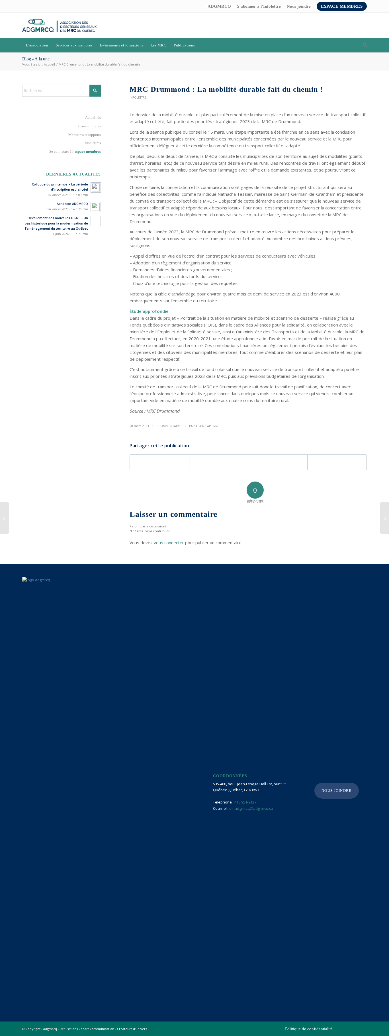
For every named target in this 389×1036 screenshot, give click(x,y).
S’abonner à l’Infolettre (259, 6)
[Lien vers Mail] (362, 25)
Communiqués (89, 126)
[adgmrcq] (59, 25)
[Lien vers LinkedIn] (354, 25)
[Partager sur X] (218, 462)
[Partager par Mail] (337, 462)
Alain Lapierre (207, 426)
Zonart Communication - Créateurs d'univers (113, 1029)
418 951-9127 (245, 802)
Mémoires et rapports (84, 134)
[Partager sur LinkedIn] (277, 462)
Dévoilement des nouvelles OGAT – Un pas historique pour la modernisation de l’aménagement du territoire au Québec (56, 223)
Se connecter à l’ (75, 151)
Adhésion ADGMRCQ (72, 203)
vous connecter (169, 542)
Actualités (93, 117)
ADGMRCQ (219, 6)
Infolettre (138, 97)
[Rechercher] (363, 45)
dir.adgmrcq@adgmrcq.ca (251, 808)
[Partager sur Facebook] (159, 462)
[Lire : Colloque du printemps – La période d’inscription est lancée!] (96, 187)
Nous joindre (299, 6)
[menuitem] (219, 6)
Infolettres (93, 143)
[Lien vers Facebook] (345, 25)
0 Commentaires (169, 426)
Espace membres (342, 6)
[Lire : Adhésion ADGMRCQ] (96, 207)
